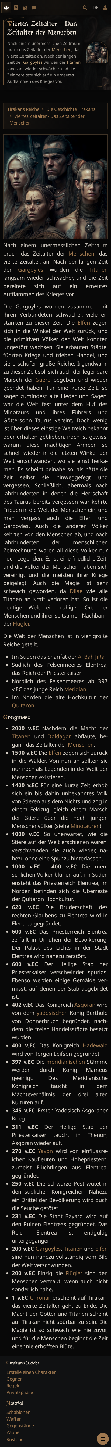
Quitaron (23, 705)
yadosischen (52, 1012)
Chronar (40, 1297)
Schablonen (18, 1412)
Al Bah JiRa (91, 656)
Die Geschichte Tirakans (70, 109)
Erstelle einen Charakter (31, 1372)
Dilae (76, 591)
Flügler (21, 623)
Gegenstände (20, 1426)
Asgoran (84, 1004)
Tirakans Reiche (23, 109)
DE (95, 7)
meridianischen (65, 1061)
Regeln (13, 1385)
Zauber (13, 1432)
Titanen (73, 62)
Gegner (14, 1379)
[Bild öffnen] (97, 52)
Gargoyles (33, 62)
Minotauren (85, 825)
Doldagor (59, 736)
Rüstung (15, 1439)
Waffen (14, 1419)
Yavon (45, 1151)
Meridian (75, 689)
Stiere (43, 379)
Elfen (84, 322)
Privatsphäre (19, 1392)
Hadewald (95, 1045)
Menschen (61, 49)
